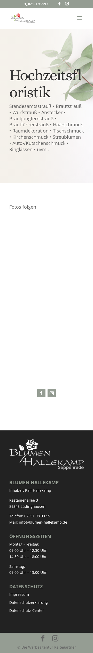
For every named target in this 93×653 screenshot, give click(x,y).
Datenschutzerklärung (28, 602)
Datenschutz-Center (26, 610)
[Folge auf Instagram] (52, 393)
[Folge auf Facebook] (41, 393)
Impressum (19, 594)
